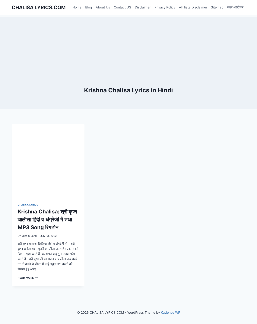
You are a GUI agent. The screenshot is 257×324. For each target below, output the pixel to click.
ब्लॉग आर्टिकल (235, 7)
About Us (103, 7)
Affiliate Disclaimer (193, 7)
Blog (88, 7)
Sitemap (217, 7)
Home (76, 7)
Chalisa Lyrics (28, 204)
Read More (28, 277)
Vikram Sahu (29, 235)
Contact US (122, 7)
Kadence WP (170, 312)
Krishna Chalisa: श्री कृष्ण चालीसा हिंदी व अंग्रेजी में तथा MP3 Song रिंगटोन (47, 219)
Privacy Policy (164, 7)
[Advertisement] (128, 43)
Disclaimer (143, 7)
